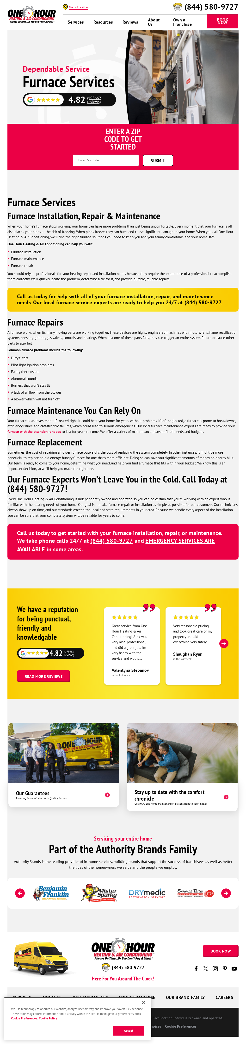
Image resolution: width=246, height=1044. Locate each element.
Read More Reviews (43, 676)
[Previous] (20, 893)
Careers (224, 997)
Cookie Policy (48, 1018)
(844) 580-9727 (211, 7)
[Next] (223, 643)
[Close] (143, 1002)
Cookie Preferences (24, 1018)
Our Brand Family (185, 997)
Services (76, 22)
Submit (158, 160)
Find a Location (78, 7)
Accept (129, 1031)
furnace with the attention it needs (34, 431)
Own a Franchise (182, 22)
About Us (154, 22)
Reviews (130, 22)
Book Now (222, 21)
